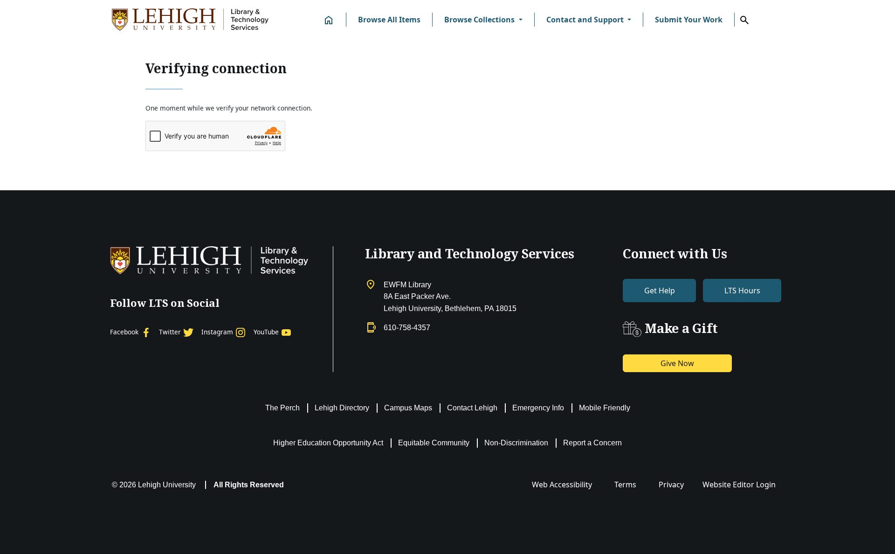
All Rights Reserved (248, 485)
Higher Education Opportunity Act (328, 443)
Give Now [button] (677, 363)
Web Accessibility (562, 484)
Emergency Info (538, 408)
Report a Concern (592, 443)
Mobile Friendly (604, 408)
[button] (483, 19)
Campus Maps (408, 408)
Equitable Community (433, 443)
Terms (625, 484)
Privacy (671, 484)
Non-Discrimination (516, 443)
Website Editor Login (739, 484)
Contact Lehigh (472, 408)
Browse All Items (389, 19)
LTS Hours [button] (742, 290)
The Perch (282, 408)
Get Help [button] (659, 290)
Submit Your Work (689, 19)
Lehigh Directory (342, 408)
